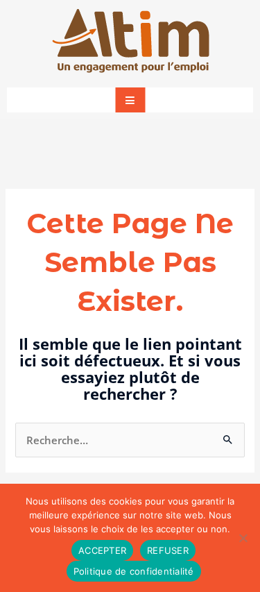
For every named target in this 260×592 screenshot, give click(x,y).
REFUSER (168, 550)
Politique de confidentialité (133, 571)
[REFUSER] (243, 538)
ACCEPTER (102, 550)
